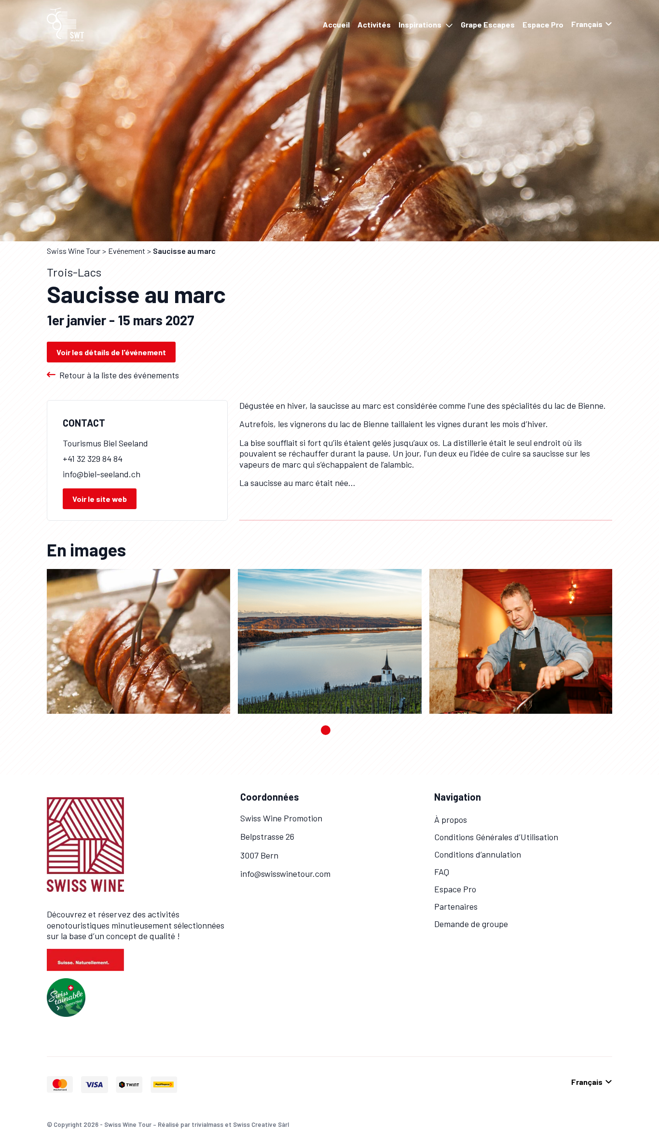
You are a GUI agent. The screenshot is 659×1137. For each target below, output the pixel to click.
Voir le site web (99, 498)
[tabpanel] (138, 641)
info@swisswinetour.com (285, 873)
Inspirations (419, 24)
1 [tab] (325, 730)
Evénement (126, 250)
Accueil (336, 24)
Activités (374, 24)
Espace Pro (542, 24)
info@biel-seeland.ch (101, 474)
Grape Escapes (488, 24)
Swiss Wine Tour (73, 250)
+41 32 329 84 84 (93, 458)
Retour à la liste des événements (119, 375)
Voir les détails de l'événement (111, 352)
